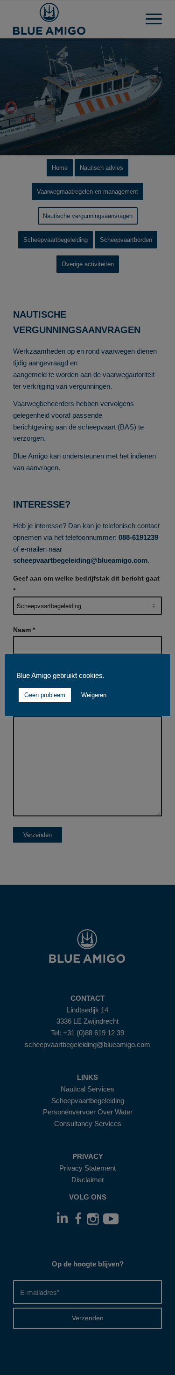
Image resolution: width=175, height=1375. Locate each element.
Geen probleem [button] (44, 694)
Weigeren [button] (93, 694)
